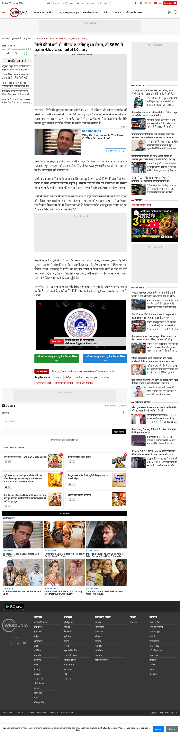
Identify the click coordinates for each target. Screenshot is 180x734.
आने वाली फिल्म (70, 655)
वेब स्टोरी (67, 631)
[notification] (175, 12)
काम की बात (39, 678)
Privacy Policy (67, 712)
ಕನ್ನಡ (98, 3)
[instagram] (150, 3)
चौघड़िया (152, 659)
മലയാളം (90, 3)
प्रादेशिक (27, 38)
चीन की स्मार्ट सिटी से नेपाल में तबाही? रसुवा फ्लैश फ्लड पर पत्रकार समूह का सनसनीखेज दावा (153, 316)
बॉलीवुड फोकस (70, 659)
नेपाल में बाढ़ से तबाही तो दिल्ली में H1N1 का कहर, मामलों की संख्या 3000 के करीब (154, 114)
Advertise (30, 712)
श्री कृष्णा (98, 636)
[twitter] (141, 3)
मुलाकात (67, 678)
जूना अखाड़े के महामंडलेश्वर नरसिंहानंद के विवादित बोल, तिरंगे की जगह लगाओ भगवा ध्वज (16, 84)
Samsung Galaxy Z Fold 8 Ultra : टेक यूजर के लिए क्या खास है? (153, 431)
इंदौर (36, 645)
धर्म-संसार (105, 377)
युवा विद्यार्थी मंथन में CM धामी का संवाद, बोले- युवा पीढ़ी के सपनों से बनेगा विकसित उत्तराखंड (154, 381)
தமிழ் (65, 3)
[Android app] (14, 607)
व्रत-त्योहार (99, 650)
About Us (19, 712)
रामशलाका (153, 655)
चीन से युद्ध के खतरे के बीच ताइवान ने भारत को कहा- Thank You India (82, 371)
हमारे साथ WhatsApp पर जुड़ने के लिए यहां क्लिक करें (56, 358)
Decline (171, 729)
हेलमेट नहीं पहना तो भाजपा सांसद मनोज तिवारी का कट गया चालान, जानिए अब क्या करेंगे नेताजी (16, 101)
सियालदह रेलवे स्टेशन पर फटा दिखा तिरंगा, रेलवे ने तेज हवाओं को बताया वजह (15, 92)
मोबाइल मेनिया (142, 402)
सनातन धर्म (99, 631)
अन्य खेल (133, 622)
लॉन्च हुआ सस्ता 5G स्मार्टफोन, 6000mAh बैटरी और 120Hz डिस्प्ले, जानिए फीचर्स (153, 409)
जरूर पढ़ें (140, 85)
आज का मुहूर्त (154, 631)
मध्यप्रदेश (37, 655)
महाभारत (98, 645)
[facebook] (136, 3)
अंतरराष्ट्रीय (38, 641)
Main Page (7, 712)
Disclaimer (41, 712)
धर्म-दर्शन (98, 655)
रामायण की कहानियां (64, 382)
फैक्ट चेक (38, 692)
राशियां (152, 636)
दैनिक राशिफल (155, 622)
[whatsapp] (25, 53)
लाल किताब (154, 641)
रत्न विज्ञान (153, 674)
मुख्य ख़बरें (16, 38)
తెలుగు (80, 3)
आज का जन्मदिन (156, 626)
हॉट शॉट (67, 626)
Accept (158, 729)
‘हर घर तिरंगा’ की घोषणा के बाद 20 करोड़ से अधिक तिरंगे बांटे (15, 76)
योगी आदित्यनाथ (40, 622)
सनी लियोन (68, 669)
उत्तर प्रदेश (38, 626)
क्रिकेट (106, 12)
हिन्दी (48, 3)
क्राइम (36, 688)
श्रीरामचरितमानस (134, 12)
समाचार (37, 12)
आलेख (66, 641)
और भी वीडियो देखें (141, 205)
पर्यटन (66, 645)
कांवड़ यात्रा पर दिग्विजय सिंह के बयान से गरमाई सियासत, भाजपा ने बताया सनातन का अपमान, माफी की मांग (152, 135)
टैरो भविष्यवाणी (155, 650)
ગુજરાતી (107, 3)
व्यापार (36, 697)
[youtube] (155, 3)
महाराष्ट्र (37, 669)
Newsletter (168, 3)
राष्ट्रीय (36, 636)
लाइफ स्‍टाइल (91, 377)
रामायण (98, 641)
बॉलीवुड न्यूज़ (69, 622)
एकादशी (98, 622)
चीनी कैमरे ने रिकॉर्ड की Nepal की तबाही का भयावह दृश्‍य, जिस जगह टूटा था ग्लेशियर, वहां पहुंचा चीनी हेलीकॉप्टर (154, 157)
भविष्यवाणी (99, 626)
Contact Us (53, 712)
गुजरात (37, 664)
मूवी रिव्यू (67, 636)
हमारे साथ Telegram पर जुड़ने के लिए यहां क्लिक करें (105, 358)
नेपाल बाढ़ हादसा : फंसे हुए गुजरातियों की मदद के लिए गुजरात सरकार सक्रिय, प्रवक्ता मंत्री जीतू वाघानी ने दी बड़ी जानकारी (153, 338)
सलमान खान (69, 664)
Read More (56, 341)
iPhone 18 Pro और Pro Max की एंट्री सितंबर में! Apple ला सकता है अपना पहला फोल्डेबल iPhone (153, 452)
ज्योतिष (117, 12)
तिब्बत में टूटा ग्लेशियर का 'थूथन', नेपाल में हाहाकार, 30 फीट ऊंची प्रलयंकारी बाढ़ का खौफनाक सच (150, 179)
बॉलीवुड (50, 12)
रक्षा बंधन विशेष (90, 12)
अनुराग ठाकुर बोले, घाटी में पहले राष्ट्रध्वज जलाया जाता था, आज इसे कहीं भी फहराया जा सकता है (16, 67)
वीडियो (138, 200)
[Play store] (169, 12)
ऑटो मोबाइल (39, 683)
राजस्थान (37, 674)
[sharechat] (146, 3)
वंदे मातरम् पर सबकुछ (69, 12)
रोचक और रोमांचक (84, 382)
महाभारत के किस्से (43, 382)
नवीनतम (139, 287)
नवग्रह (151, 669)
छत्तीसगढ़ (37, 659)
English (56, 3)
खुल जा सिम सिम (70, 650)
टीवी (65, 674)
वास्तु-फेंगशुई (154, 645)
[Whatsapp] (160, 3)
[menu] (5, 12)
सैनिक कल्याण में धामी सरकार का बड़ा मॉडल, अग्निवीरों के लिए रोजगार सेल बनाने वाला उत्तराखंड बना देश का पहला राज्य (154, 359)
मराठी (72, 3)
